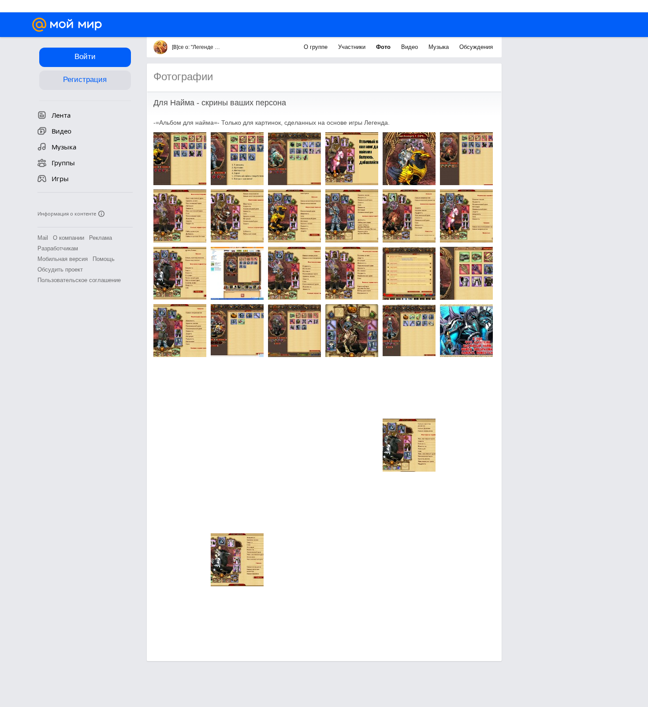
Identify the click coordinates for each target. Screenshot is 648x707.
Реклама (100, 237)
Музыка (439, 47)
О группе (316, 47)
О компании (68, 237)
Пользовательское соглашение (79, 280)
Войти (85, 56)
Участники (352, 47)
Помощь (104, 259)
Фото (384, 47)
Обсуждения (476, 47)
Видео (410, 47)
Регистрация (85, 79)
